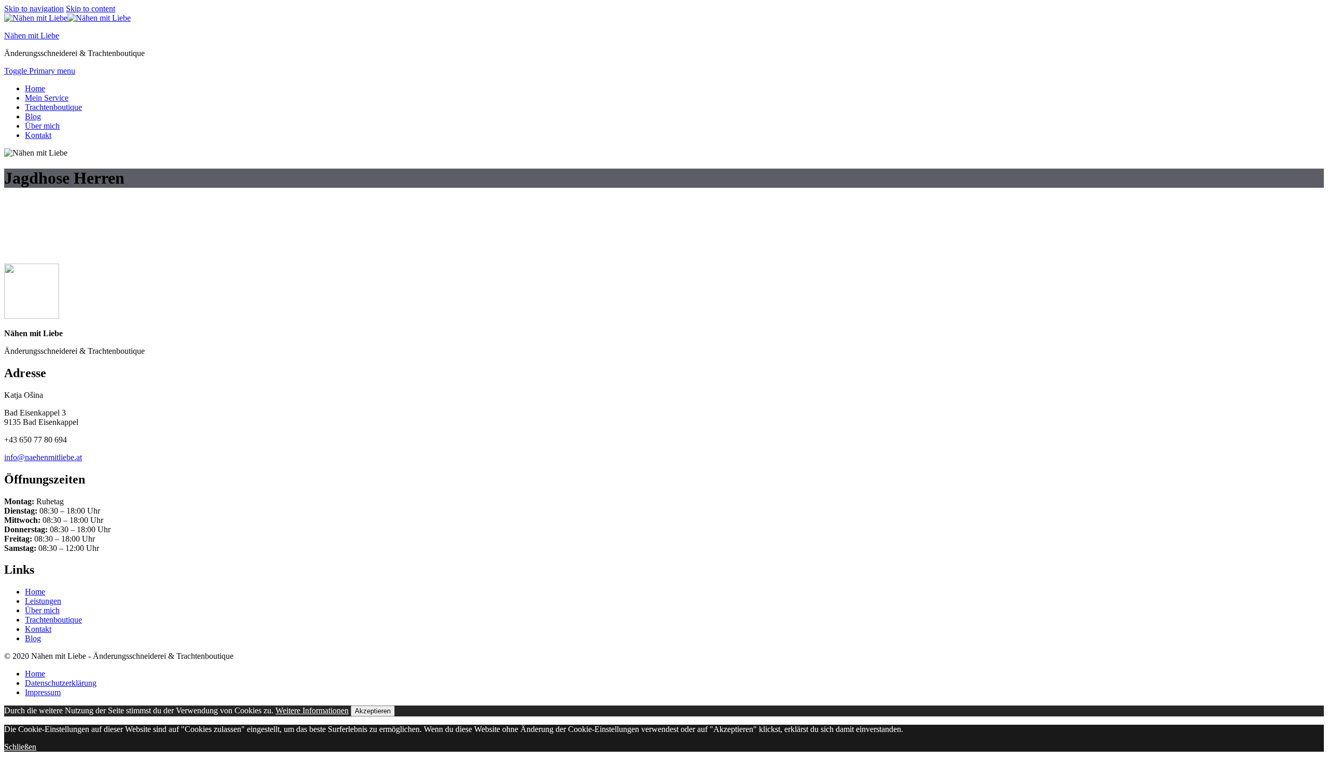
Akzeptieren (373, 711)
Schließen (20, 746)
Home (35, 88)
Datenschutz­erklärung (60, 683)
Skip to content (90, 8)
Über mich (42, 125)
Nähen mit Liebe (31, 35)
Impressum (43, 692)
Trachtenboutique (53, 107)
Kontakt (38, 135)
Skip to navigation (34, 8)
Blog (33, 116)
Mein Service (46, 97)
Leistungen (43, 601)
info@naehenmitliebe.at (43, 457)
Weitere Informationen (312, 710)
